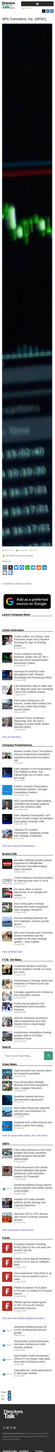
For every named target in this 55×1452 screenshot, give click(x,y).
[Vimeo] (14, 1427)
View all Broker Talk (12, 952)
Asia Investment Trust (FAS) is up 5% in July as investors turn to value (33, 1276)
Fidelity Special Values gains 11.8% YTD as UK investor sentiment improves (30, 1305)
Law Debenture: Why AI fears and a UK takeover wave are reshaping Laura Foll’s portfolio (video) (33, 689)
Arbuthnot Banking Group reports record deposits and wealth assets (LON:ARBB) (33, 1188)
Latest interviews (13, 630)
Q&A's (5, 1143)
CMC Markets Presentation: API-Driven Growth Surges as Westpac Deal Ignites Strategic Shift (33, 818)
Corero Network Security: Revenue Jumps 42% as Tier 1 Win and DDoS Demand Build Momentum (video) (31, 658)
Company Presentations (17, 745)
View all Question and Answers (17, 1230)
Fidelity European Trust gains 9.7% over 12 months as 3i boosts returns (33, 1290)
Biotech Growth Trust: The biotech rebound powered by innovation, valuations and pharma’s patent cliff (33, 756)
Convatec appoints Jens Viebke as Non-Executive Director (33, 994)
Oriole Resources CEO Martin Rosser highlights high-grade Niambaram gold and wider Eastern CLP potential (31, 1172)
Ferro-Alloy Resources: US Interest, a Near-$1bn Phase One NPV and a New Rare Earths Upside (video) (32, 705)
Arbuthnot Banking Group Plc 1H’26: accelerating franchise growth (30, 1329)
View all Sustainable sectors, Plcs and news (24, 1135)
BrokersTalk (9, 853)
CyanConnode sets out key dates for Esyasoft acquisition (32, 1072)
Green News (9, 1064)
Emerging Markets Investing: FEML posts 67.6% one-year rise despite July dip (32, 1247)
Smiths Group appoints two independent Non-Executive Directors (29, 1006)
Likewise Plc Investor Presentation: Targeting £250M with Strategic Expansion (31, 832)
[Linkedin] (48, 11)
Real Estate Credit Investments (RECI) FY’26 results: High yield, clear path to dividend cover (32, 1358)
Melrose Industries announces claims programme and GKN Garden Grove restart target (31, 1021)
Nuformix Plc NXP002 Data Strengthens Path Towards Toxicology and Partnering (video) (33, 674)
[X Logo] (9, 1392)
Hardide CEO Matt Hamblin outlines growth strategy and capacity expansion (30, 1202)
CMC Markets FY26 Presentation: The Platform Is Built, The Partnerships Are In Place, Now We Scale (33, 773)
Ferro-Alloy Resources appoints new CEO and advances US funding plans (32, 1111)
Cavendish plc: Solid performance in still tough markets (33, 1372)
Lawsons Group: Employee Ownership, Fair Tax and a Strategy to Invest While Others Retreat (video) (31, 723)
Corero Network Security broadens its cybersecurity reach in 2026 (33, 879)
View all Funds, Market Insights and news (23, 1318)
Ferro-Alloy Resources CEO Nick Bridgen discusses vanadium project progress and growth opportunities (32, 1154)
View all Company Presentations (18, 846)
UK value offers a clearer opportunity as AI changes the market (30, 892)
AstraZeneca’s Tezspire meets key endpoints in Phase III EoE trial (33, 982)
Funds (6, 1237)
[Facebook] (52, 11)
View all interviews (11, 737)
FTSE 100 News (11, 959)
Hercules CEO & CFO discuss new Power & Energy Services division (31, 1216)
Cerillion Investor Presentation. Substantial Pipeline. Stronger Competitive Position (31, 789)
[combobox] (23, 1055)
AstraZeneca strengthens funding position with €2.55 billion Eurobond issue (32, 1035)
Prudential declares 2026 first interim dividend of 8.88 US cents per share (32, 969)
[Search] (48, 1055)
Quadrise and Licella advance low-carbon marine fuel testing (33, 1124)
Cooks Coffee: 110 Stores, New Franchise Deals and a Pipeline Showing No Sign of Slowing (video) (31, 641)
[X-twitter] (43, 11)
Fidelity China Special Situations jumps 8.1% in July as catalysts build (32, 1261)
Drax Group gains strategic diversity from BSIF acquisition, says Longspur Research (31, 906)
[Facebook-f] (11, 1427)
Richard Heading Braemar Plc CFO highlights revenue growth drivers (31, 921)
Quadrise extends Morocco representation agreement (29, 1098)
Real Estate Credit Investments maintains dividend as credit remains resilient (31, 1344)
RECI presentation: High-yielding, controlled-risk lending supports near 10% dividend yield (32, 803)
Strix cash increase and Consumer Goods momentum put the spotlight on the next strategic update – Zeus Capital (33, 937)
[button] (37, 3)
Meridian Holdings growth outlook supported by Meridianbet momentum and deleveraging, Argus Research (32, 865)
